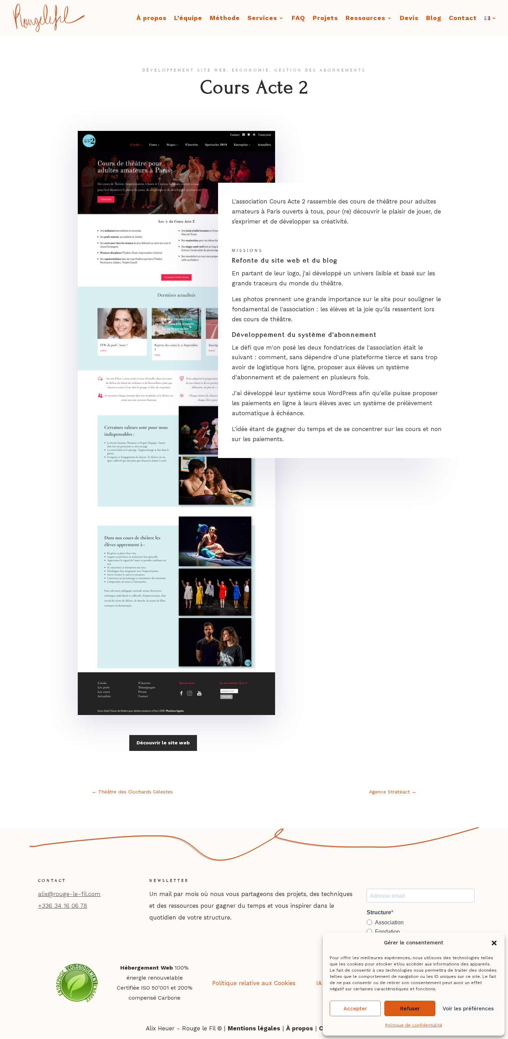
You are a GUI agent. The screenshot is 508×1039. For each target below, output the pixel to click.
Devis (409, 18)
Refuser (410, 1008)
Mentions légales (254, 1028)
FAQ (298, 18)
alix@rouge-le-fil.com (69, 893)
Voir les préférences (468, 1008)
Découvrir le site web (163, 742)
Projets (325, 18)
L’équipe (188, 18)
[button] (494, 943)
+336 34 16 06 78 (62, 905)
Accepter (355, 1008)
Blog (433, 18)
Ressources (365, 18)
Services (262, 18)
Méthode (225, 18)
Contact (463, 18)
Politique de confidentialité (413, 1025)
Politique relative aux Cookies (253, 983)
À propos (152, 18)
